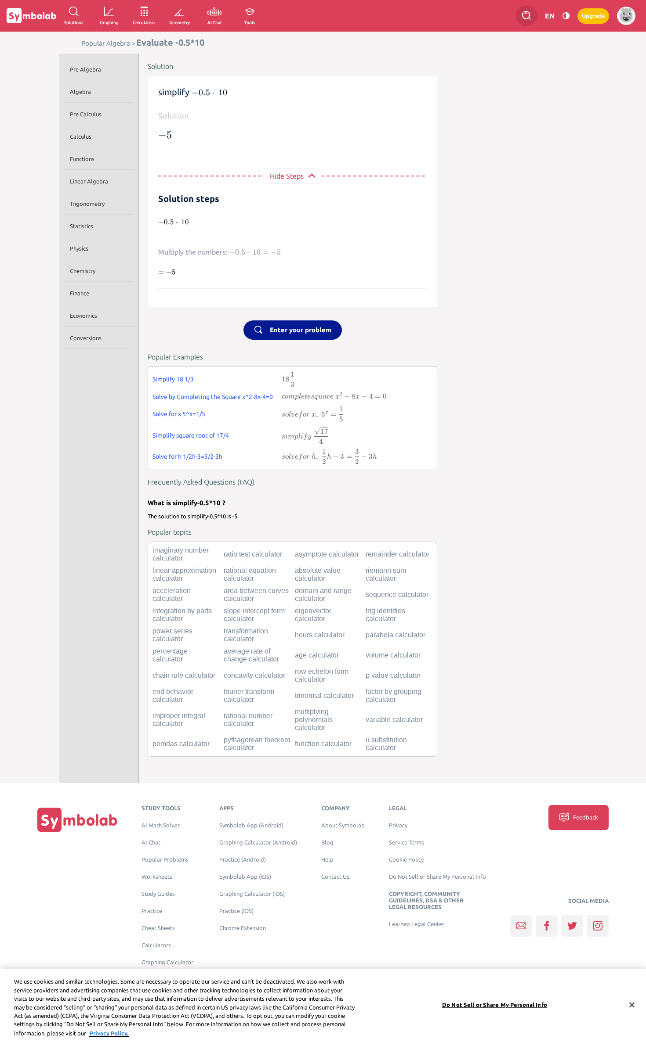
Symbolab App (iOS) (245, 876)
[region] (323, 1005)
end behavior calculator (172, 695)
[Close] (632, 1004)
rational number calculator (248, 719)
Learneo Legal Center (416, 924)
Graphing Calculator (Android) (258, 842)
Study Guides (158, 894)
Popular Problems (165, 859)
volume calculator (393, 655)
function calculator (323, 743)
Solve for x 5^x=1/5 (178, 414)
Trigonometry (87, 204)
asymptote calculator (327, 554)
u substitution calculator (386, 743)
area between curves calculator (256, 594)
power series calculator (172, 635)
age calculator (317, 655)
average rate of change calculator (251, 655)
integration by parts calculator (182, 614)
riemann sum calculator (386, 574)
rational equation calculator (250, 574)
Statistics (81, 226)
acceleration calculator (171, 594)
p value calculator (393, 675)
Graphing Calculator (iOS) (252, 894)
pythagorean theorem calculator (257, 743)
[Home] (77, 819)
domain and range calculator (323, 594)
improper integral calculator (178, 719)
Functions (82, 159)
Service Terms (406, 842)
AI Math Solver (161, 825)
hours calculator (320, 635)
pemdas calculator (181, 743)
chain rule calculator (183, 675)
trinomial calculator (324, 695)
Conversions (86, 338)
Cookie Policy (406, 859)
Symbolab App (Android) (251, 825)
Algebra (80, 92)
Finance (79, 293)
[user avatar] (626, 16)
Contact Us (335, 876)
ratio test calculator (253, 554)
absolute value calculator (318, 574)
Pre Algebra (85, 69)
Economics (83, 316)
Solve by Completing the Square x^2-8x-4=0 (212, 397)
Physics (79, 248)
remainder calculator (397, 554)
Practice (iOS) (236, 911)
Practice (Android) (242, 859)
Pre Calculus (86, 114)
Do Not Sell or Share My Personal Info (437, 876)
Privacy (398, 825)
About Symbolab (343, 825)
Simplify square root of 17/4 (190, 435)
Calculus (80, 136)
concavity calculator (254, 675)
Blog (327, 842)
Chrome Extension (242, 928)
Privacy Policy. (109, 1033)
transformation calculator (246, 635)
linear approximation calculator (184, 574)
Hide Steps (287, 176)
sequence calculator (397, 594)
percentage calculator (170, 655)
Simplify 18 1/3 (173, 379)
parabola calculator (395, 635)
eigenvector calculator (313, 614)
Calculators (156, 945)
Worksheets (157, 876)
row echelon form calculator (321, 675)
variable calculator (394, 719)
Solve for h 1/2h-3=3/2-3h (187, 456)
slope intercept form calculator (254, 614)
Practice (152, 911)
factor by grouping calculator (393, 695)
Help (327, 859)
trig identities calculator (385, 614)
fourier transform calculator (249, 695)
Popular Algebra (105, 43)
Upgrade (593, 16)
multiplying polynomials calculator (314, 719)
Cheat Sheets (158, 928)
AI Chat (151, 842)
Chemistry (82, 271)
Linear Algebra (89, 181)
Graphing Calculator (167, 962)
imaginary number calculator (180, 554)
